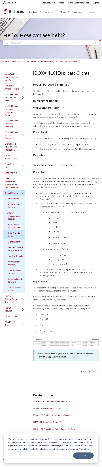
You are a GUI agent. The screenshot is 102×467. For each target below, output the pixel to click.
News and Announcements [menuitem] (12, 87)
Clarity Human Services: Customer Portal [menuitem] (11, 110)
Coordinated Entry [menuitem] (10, 165)
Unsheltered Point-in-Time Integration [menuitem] (11, 146)
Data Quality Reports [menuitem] (13, 234)
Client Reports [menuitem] (14, 241)
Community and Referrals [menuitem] (14, 280)
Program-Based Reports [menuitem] (14, 271)
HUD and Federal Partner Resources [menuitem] (12, 299)
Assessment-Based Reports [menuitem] (14, 226)
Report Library (47, 61)
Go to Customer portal (78, 2)
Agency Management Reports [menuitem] (13, 215)
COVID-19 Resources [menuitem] (10, 323)
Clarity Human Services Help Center (19, 61)
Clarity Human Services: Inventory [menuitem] (11, 123)
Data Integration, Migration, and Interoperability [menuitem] (12, 182)
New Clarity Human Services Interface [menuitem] (12, 77)
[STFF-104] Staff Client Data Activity (48, 422)
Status (92, 12)
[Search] (96, 42)
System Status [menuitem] (11, 316)
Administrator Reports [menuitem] (13, 205)
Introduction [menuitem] (13, 198)
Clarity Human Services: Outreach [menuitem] (11, 135)
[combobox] (48, 42)
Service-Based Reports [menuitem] (14, 289)
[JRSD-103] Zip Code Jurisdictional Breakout (51, 401)
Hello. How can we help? (34, 36)
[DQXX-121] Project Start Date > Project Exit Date (54, 429)
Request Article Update (53, 2)
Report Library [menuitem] (11, 193)
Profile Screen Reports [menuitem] (13, 263)
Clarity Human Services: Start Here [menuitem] (11, 97)
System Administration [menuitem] (11, 156)
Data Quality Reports (68, 61)
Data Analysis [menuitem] (11, 172)
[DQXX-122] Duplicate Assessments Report (51, 415)
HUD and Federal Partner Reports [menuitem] (15, 248)
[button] (23, 74)
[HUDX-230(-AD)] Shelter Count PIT (48, 408)
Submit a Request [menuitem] (8, 309)
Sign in (96, 2)
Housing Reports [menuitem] (15, 256)
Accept (83, 455)
